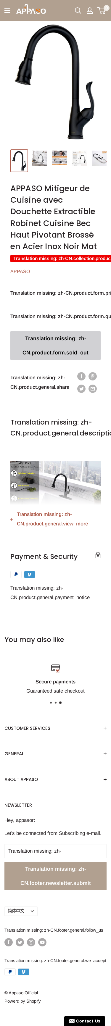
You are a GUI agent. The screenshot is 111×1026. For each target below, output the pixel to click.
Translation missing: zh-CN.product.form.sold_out (55, 345)
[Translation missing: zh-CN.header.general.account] (90, 10)
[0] (101, 10)
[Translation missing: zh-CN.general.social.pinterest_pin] (93, 376)
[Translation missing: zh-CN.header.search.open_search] (78, 10)
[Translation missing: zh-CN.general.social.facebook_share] (81, 376)
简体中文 (16, 911)
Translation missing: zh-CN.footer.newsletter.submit (55, 876)
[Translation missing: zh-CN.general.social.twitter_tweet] (81, 388)
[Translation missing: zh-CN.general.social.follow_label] (8, 942)
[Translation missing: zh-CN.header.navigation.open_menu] (7, 10)
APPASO (20, 271)
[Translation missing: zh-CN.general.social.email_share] (93, 388)
